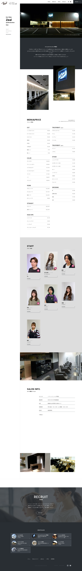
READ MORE (41, 512)
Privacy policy (61, 565)
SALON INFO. (8, 34)
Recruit (64, 1)
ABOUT (7, 29)
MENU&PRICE (9, 30)
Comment (28, 278)
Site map (56, 565)
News (59, 1)
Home (49, 1)
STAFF (7, 32)
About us (54, 1)
